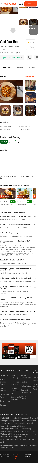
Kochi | (3, 426)
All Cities (3, 442)
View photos (29, 76)
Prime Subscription (27, 376)
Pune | (3, 420)
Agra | (10, 423)
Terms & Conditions (26, 391)
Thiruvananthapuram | (19, 434)
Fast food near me (14, 383)
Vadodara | (5, 434)
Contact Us (5, 401)
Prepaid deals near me (14, 390)
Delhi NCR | (5, 418)
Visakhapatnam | (7, 428)
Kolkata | (10, 420)
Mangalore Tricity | (26, 439)
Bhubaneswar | (6, 431)
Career (3, 405)
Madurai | (13, 436)
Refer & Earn (26, 386)
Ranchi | (22, 426)
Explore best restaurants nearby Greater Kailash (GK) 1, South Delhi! (18, 446)
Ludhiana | (25, 431)
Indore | (17, 431)
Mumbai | (15, 418)
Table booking (14, 376)
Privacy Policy (24, 397)
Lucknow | (28, 423)
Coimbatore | (13, 426)
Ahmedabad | (31, 420)
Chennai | (33, 418)
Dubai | (17, 420)
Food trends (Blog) (3, 381)
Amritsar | (26, 428)
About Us (4, 375)
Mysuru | (33, 431)
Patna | (18, 428)
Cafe (2, 49)
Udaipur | (4, 436)
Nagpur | (33, 434)
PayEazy (24, 382)
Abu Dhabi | (22, 436)
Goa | (23, 420)
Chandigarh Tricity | (9, 439)
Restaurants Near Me (15, 398)
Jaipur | (3, 423)
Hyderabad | (18, 423)
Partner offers (3, 389)
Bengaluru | (24, 418)
